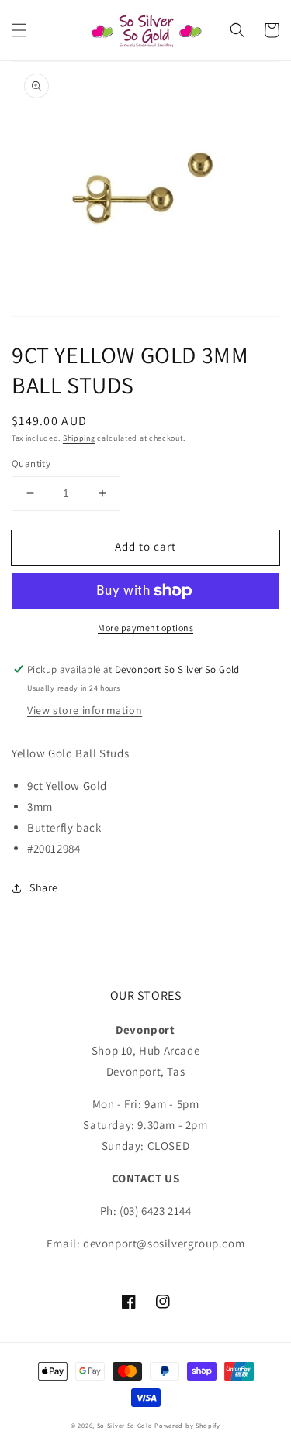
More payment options (145, 627)
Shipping (79, 438)
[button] (19, 30)
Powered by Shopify (187, 1425)
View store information (84, 710)
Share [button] (43, 887)
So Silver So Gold (125, 1425)
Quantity (31, 463)
